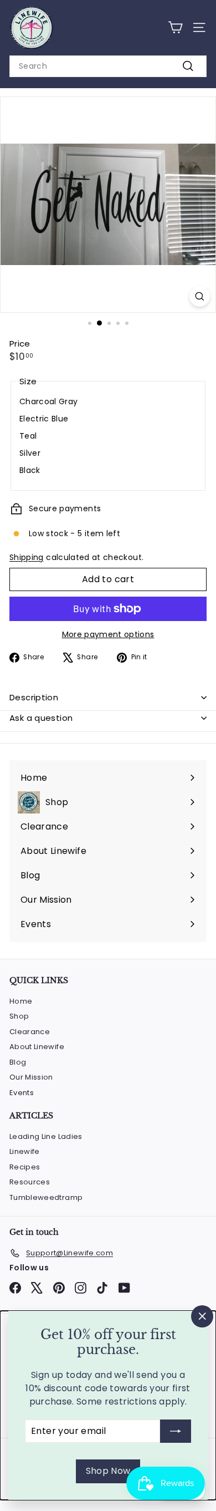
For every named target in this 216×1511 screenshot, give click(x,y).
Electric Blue (44, 418)
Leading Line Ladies (46, 1136)
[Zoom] (199, 296)
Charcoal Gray (48, 401)
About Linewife (36, 1046)
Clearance (29, 1031)
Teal (28, 435)
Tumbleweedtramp (46, 1197)
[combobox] (108, 66)
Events (21, 1092)
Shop (19, 1016)
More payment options (108, 634)
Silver (29, 453)
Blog (17, 1062)
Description (33, 697)
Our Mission (31, 1077)
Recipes (24, 1167)
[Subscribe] (175, 1431)
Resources (29, 1182)
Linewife (24, 1151)
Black (29, 470)
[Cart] (175, 27)
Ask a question (41, 718)
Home (20, 1001)
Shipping (26, 557)
